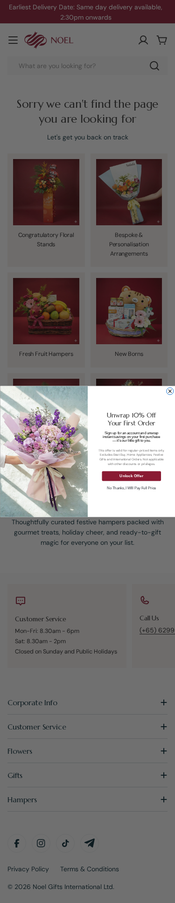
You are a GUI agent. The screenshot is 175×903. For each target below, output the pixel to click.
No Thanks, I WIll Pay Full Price (131, 488)
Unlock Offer (131, 476)
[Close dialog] (169, 391)
